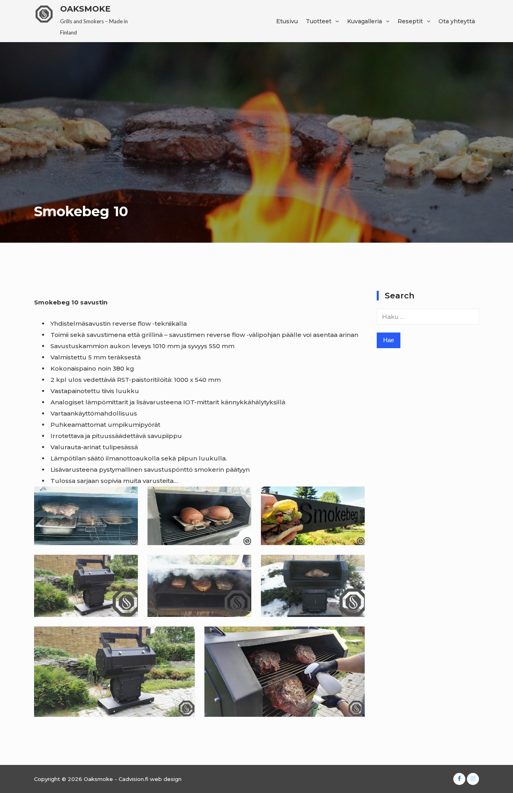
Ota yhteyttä (456, 21)
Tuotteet (318, 21)
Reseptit (410, 21)
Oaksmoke (85, 9)
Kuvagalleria (364, 21)
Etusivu (287, 21)
